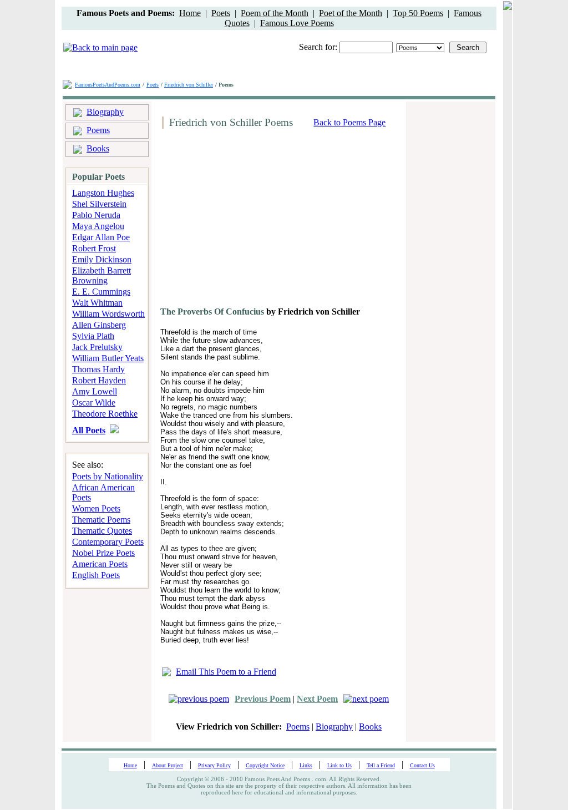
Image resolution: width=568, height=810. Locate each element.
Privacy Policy (214, 765)
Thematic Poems (101, 519)
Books (98, 148)
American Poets (100, 564)
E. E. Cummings (101, 291)
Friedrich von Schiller (188, 85)
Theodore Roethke (105, 413)
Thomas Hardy (98, 369)
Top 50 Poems (418, 13)
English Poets (96, 575)
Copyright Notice (265, 765)
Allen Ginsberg (99, 325)
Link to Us (339, 765)
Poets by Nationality (107, 476)
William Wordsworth (108, 313)
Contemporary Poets (108, 541)
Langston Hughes (103, 193)
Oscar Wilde (93, 402)
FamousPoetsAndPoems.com (107, 85)
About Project (167, 765)
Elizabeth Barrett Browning (101, 275)
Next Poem (317, 698)
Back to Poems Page (349, 122)
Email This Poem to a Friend (226, 671)
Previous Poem (263, 698)
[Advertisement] (251, 222)
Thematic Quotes (102, 530)
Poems (98, 130)
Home (190, 13)
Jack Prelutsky (97, 347)
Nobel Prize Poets (103, 553)
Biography (105, 112)
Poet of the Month (350, 13)
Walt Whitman (97, 302)
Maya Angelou (98, 226)
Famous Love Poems (297, 23)
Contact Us (422, 765)
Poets (220, 13)
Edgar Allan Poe (101, 237)
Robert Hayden (99, 380)
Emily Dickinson (101, 259)
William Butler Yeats (108, 358)
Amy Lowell (94, 391)
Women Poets (96, 508)
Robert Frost (94, 248)
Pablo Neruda (96, 215)
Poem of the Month (274, 13)
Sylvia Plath (93, 336)
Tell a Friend (381, 765)
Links (306, 765)
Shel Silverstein (99, 204)
